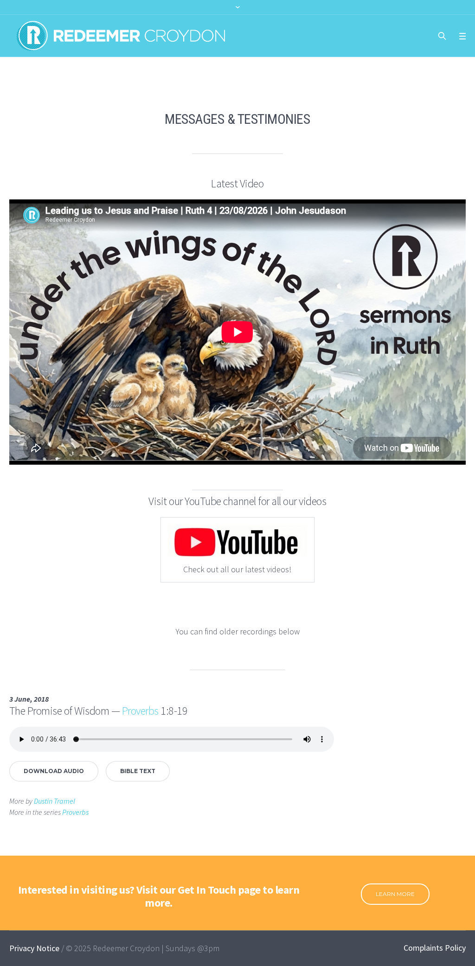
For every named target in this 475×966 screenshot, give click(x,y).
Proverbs (140, 711)
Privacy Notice (34, 948)
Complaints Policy (435, 947)
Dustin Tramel (54, 801)
